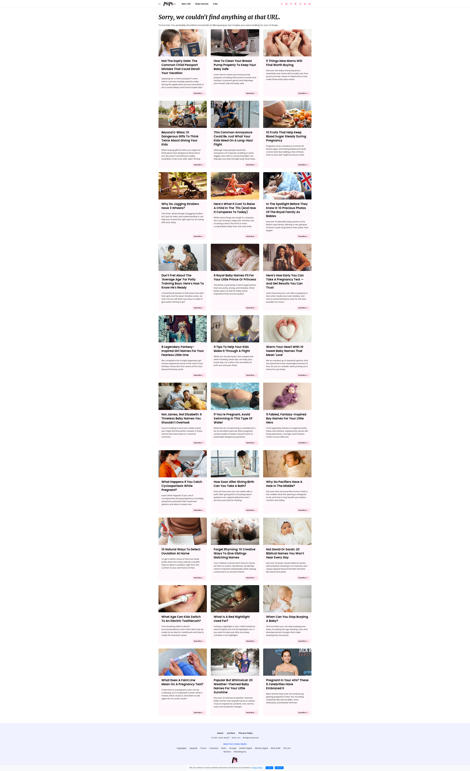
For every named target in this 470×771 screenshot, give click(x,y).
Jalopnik (193, 748)
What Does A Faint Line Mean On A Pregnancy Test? (182, 682)
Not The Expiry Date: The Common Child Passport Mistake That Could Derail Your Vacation (180, 67)
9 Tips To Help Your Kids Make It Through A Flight (232, 349)
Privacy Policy (246, 733)
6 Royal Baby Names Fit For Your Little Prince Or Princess (235, 277)
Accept (269, 767)
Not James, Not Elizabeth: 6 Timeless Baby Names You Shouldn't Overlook (181, 418)
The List (286, 748)
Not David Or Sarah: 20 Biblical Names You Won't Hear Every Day (285, 553)
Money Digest (261, 748)
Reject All (279, 767)
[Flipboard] (296, 4)
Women (227, 752)
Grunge (232, 748)
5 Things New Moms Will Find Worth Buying (284, 63)
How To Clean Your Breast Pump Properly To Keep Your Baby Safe (235, 65)
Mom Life (186, 4)
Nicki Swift (275, 748)
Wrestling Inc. (240, 752)
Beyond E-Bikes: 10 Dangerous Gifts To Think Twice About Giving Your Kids (180, 138)
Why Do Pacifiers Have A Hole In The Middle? (284, 484)
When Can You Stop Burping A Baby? (287, 618)
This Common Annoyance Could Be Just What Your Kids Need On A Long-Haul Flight (233, 138)
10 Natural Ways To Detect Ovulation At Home (180, 551)
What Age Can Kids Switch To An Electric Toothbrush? (181, 618)
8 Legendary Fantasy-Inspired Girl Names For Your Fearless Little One (182, 351)
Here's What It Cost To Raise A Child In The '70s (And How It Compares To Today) (235, 208)
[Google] (305, 4)
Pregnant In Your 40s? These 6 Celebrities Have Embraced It (287, 684)
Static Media (223, 738)
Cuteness (213, 748)
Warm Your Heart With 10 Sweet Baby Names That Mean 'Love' (284, 351)
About (220, 733)
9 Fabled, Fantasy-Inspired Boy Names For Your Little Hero (286, 418)
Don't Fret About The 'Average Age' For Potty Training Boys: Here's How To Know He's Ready (182, 281)
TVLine (203, 748)
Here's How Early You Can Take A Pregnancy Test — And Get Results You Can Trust (285, 281)
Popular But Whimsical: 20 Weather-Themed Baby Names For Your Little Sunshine (233, 686)
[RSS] (309, 4)
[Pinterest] (291, 4)
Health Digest (245, 748)
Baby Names (201, 4)
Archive (231, 733)
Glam (223, 748)
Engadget (181, 748)
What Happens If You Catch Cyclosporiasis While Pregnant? (181, 486)
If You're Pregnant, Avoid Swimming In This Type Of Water (233, 418)
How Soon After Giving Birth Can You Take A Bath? (234, 484)
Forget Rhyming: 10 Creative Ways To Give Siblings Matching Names (234, 553)
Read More (198, 93)
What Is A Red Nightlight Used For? (232, 618)
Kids (215, 4)
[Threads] (300, 4)
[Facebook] (282, 4)
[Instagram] (286, 4)
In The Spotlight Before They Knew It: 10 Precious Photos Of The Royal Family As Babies (287, 210)
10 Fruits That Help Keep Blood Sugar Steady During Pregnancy (286, 136)
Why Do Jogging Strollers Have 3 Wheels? (180, 206)
